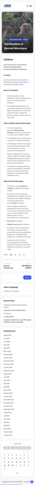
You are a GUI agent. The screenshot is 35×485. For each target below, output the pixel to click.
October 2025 (8, 367)
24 (5, 465)
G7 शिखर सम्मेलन (9, 317)
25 (9, 465)
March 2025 (7, 390)
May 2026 (7, 345)
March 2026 (7, 351)
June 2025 (7, 380)
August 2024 (7, 412)
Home (5, 39)
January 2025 (8, 396)
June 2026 (7, 342)
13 (16, 458)
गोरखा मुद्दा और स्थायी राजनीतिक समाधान (15, 310)
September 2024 (9, 409)
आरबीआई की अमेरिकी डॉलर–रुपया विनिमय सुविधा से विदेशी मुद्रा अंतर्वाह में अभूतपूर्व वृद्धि (17, 321)
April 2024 (7, 425)
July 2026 (6, 338)
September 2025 (9, 371)
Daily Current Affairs (16, 39)
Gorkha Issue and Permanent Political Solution (15, 306)
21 (20, 462)
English (25, 39)
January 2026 (8, 358)
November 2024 (9, 403)
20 (17, 462)
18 (8, 462)
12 (12, 458)
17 (4, 462)
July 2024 (7, 416)
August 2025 (7, 374)
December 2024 (9, 400)
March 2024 (7, 429)
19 (12, 462)
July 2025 (6, 377)
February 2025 (8, 393)
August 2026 (7, 335)
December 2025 (9, 361)
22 (24, 462)
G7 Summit (7, 313)
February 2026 (8, 354)
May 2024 (7, 422)
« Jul (17, 473)
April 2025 (7, 387)
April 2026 (7, 348)
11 (8, 458)
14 (20, 458)
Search (27, 277)
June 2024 (7, 419)
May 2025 (7, 383)
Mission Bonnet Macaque (18, 82)
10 (4, 458)
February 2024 (8, 432)
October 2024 (8, 406)
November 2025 (8, 364)
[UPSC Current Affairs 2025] (7, 5)
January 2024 (8, 435)
